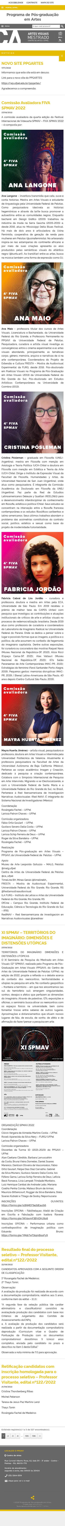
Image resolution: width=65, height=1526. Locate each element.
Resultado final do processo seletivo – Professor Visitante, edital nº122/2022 (29, 1254)
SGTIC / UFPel (42, 1506)
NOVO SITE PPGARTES (22, 63)
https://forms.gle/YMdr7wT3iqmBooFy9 (25, 1235)
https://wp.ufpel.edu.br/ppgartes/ (21, 83)
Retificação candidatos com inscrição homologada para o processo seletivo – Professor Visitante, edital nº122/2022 (29, 1374)
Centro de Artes (14, 1455)
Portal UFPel (12, 7)
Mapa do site (47, 2)
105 (27, 1436)
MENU (7, 26)
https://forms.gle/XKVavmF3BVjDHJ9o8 (25, 1218)
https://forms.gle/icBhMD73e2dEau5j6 (24, 1205)
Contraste (32, 2)
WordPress (37, 1504)
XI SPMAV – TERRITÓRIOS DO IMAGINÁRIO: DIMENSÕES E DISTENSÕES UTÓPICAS (28, 937)
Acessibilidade (16, 2)
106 (34, 1436)
